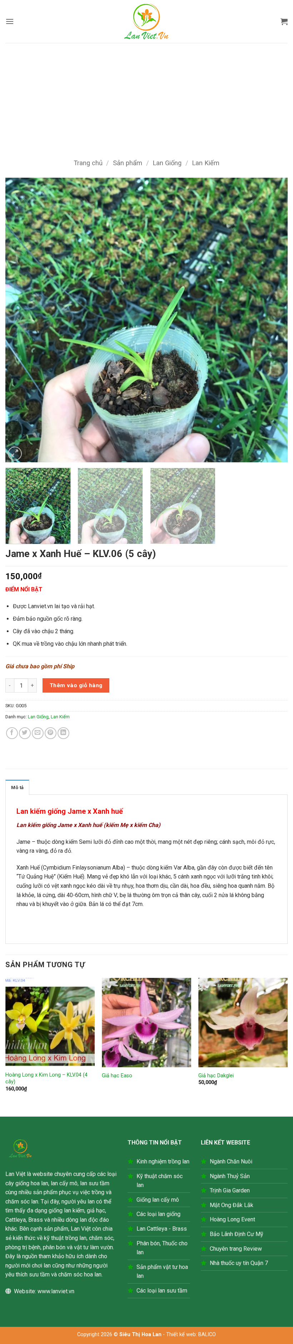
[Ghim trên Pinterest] (50, 733)
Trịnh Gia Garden (230, 1190)
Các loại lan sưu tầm (161, 1290)
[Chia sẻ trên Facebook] (12, 733)
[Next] (273, 320)
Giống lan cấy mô (157, 1199)
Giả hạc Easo (117, 1076)
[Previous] (20, 320)
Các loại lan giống (158, 1214)
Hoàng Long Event (232, 1219)
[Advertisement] (146, 96)
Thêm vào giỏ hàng (76, 685)
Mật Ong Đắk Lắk (231, 1205)
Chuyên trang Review (236, 1248)
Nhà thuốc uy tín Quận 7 (239, 1263)
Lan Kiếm (205, 163)
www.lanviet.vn (56, 1291)
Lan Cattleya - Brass (161, 1228)
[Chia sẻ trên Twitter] (25, 733)
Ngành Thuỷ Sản (230, 1176)
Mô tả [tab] (17, 787)
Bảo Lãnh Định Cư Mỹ (236, 1234)
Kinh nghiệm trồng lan (162, 1161)
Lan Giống (167, 163)
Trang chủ (88, 163)
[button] (9, 21)
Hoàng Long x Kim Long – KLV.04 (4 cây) (46, 1078)
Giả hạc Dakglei (216, 1076)
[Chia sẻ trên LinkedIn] (63, 733)
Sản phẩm (127, 163)
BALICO (207, 1334)
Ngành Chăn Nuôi (231, 1161)
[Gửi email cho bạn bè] (38, 733)
